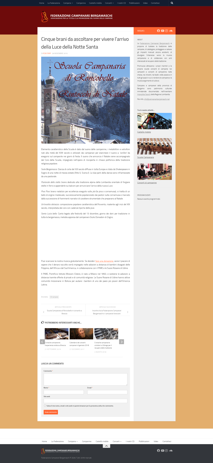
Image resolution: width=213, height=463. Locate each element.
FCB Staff (47, 53)
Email (90, 388)
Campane (67, 3)
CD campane (54, 297)
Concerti (108, 3)
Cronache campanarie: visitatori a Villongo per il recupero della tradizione (103, 345)
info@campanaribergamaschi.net (157, 99)
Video (145, 3)
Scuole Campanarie (145, 157)
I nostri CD (121, 3)
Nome (46, 388)
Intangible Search (144, 94)
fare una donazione (104, 261)
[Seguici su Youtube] (162, 30)
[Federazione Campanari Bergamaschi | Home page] (77, 16)
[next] (121, 341)
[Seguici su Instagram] (166, 30)
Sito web (47, 396)
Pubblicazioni (134, 3)
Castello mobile (95, 3)
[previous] (42, 341)
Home (41, 3)
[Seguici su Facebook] (158, 30)
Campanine (81, 3)
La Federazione (54, 3)
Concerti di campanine (147, 182)
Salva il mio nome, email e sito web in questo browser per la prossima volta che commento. (80, 406)
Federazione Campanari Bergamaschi (155, 43)
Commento (48, 371)
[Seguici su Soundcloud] (170, 30)
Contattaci (155, 3)
